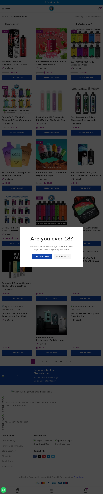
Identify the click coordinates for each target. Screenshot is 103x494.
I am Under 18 (62, 256)
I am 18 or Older (42, 256)
